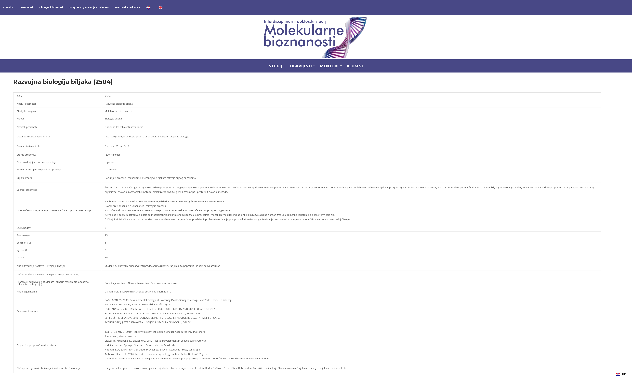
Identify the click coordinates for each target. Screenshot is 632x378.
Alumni (355, 66)
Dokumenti (26, 7)
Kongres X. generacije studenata (89, 7)
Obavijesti (301, 66)
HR (624, 374)
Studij (275, 66)
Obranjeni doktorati (51, 7)
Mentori (329, 66)
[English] (161, 7)
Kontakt (8, 7)
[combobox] (621, 374)
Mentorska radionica (127, 7)
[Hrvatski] (149, 7)
